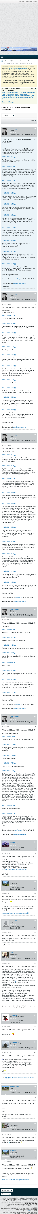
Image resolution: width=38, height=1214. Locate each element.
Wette (12, 953)
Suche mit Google (8, 102)
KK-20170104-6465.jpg (9, 332)
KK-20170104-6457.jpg (9, 354)
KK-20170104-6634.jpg (9, 554)
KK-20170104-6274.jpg (9, 204)
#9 (35, 963)
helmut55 (13, 921)
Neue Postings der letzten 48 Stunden (14, 94)
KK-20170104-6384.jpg (9, 323)
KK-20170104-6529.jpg (9, 397)
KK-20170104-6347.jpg (9, 251)
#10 (35, 1026)
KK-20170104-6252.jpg (9, 180)
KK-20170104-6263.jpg (9, 193)
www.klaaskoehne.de (19, 283)
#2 (35, 304)
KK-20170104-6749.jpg (9, 736)
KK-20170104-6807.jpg (9, 813)
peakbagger (14, 129)
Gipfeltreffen (13, 60)
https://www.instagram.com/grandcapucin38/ (15, 913)
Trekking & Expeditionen (25, 60)
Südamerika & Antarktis (26, 63)
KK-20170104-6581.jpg (9, 455)
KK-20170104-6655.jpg (9, 629)
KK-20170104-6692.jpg (9, 662)
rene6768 (13, 1015)
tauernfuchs (14, 1042)
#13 (35, 1134)
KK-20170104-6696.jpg (9, 679)
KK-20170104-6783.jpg (9, 744)
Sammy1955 (14, 1086)
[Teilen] (35, 134)
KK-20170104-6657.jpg (9, 637)
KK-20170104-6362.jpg (9, 264)
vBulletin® (27, 1210)
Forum (6, 60)
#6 (35, 853)
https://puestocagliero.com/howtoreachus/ (15, 869)
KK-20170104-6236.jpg (9, 166)
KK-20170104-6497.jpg (9, 380)
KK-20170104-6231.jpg (9, 157)
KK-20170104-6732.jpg (9, 692)
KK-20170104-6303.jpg (9, 227)
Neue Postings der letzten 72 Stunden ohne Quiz (18, 95)
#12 (35, 1097)
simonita (13, 1124)
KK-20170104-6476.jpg (9, 387)
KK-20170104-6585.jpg (9, 492)
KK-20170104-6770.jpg (9, 755)
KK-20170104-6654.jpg (9, 582)
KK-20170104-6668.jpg (9, 653)
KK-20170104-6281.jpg (9, 215)
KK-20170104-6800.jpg (9, 805)
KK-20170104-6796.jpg (9, 771)
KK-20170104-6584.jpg (9, 503)
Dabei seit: (13, 134)
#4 (35, 620)
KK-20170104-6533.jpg (9, 409)
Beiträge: (28, 134)
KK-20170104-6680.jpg (9, 670)
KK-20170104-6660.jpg (9, 645)
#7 (35, 893)
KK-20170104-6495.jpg (9, 365)
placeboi (13, 882)
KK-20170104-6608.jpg (9, 541)
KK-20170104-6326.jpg (9, 240)
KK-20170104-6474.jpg (9, 347)
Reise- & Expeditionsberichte (10, 63)
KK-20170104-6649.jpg (9, 571)
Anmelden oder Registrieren (27, 1)
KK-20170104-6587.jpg (9, 478)
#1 (35, 139)
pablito (12, 842)
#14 (35, 1162)
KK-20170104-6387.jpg (9, 315)
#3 (35, 445)
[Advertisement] (19, 23)
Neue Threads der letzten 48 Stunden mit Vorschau (18, 92)
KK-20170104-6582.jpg (9, 466)
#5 (35, 727)
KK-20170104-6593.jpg (9, 527)
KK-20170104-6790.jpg (9, 763)
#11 (35, 1053)
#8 (35, 932)
